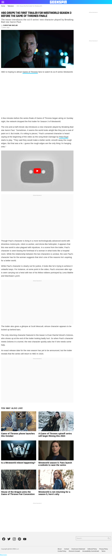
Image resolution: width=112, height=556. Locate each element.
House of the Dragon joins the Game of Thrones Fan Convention (18, 493)
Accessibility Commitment (90, 551)
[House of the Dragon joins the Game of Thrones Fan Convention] (18, 479)
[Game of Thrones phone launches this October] (18, 421)
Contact (66, 549)
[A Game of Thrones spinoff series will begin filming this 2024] (56, 421)
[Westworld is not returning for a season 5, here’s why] (56, 479)
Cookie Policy (62, 551)
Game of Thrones (30, 72)
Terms (103, 551)
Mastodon (3, 555)
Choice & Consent (74, 551)
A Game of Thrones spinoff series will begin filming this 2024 (55, 434)
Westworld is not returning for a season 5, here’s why (54, 493)
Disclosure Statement (78, 549)
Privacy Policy (103, 549)
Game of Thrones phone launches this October (18, 434)
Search (109, 538)
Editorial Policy (92, 549)
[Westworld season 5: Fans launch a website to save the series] (56, 450)
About (60, 549)
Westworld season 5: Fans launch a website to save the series (55, 464)
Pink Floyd (63, 137)
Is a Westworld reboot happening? (18, 463)
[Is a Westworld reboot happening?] (18, 450)
